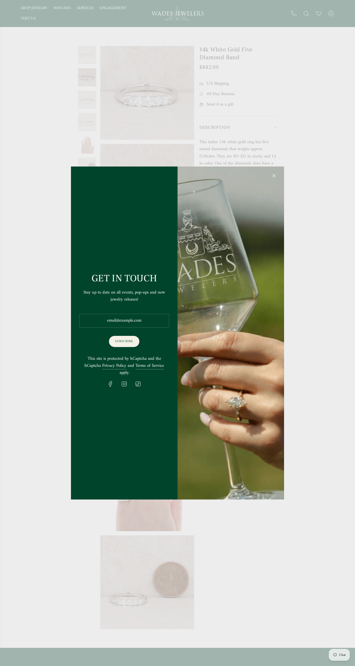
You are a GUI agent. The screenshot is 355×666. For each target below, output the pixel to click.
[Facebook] (110, 384)
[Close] (274, 176)
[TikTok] (138, 384)
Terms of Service (149, 365)
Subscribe (124, 341)
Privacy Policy (114, 365)
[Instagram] (124, 384)
